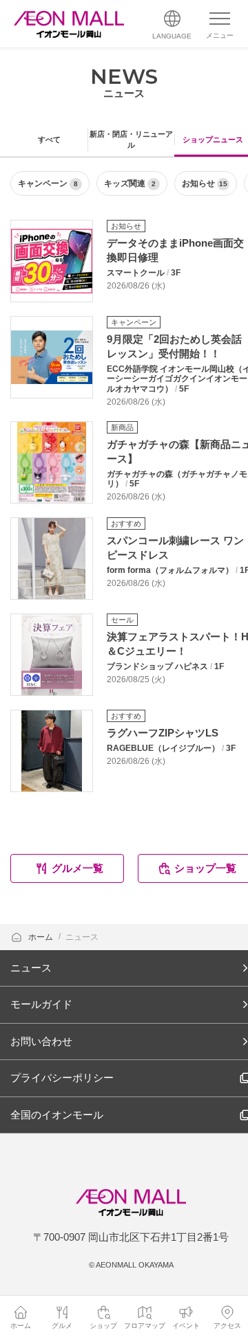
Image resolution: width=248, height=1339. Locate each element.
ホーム (41, 937)
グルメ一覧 (77, 868)
